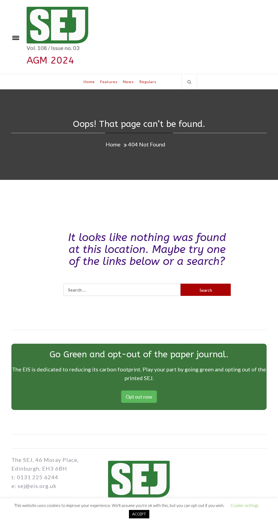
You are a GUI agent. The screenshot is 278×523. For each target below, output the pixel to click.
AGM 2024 (50, 60)
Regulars (147, 81)
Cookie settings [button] (244, 505)
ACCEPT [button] (139, 514)
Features (109, 81)
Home (89, 81)
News (128, 81)
